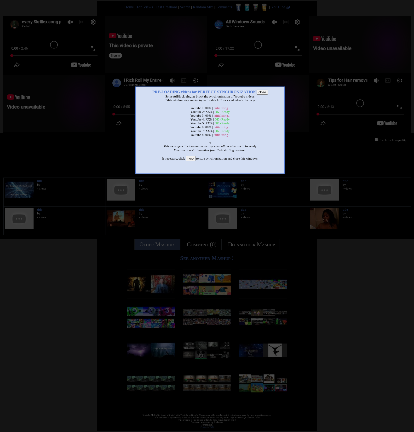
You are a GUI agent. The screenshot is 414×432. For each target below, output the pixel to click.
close (262, 92)
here (191, 158)
